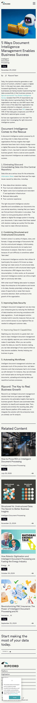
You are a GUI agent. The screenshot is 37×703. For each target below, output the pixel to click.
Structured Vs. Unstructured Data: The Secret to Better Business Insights (17, 509)
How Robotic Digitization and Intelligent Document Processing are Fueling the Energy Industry (18, 559)
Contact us (5, 651)
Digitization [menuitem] (5, 674)
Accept (14, 697)
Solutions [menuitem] (4, 677)
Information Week (7, 176)
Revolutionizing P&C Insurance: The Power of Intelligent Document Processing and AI (18, 609)
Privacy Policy (14, 693)
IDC (23, 109)
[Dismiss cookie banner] (12, 681)
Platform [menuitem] (4, 671)
